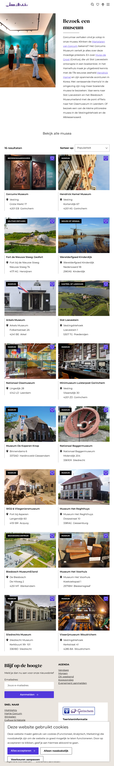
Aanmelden (27, 694)
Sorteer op (67, 148)
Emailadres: (11, 679)
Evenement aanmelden (72, 683)
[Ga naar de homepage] (16, 5)
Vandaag (63, 670)
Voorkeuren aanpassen (25, 759)
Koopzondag (65, 680)
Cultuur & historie (14, 720)
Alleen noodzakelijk (56, 750)
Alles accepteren (21, 750)
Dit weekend (66, 676)
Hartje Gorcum (13, 713)
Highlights (10, 710)
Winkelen (10, 716)
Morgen (63, 673)
